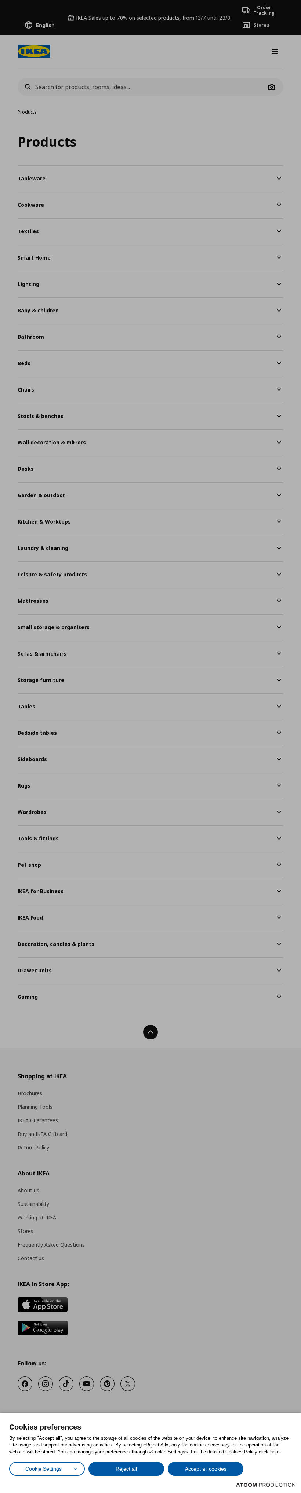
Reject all (126, 1469)
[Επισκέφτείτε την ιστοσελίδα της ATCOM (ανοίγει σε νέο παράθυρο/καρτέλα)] (265, 1485)
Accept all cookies (205, 1469)
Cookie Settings (43, 1469)
